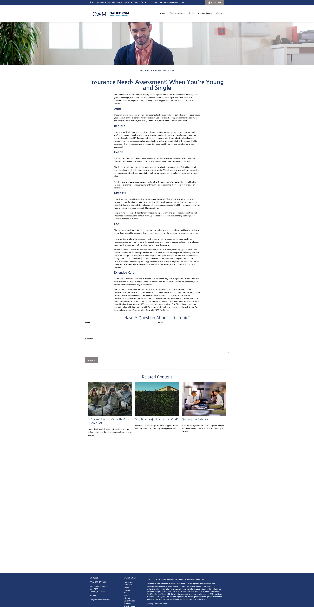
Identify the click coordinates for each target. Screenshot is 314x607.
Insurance (127, 590)
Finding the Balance (195, 419)
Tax (125, 593)
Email (160, 323)
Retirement (128, 582)
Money (126, 595)
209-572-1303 (150, 2)
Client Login (216, 2)
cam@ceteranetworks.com (173, 2)
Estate (126, 587)
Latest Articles (129, 601)
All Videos (127, 604)
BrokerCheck (200, 579)
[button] (163, 13)
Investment (128, 585)
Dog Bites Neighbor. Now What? (157, 419)
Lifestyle (127, 598)
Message (89, 338)
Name (87, 323)
